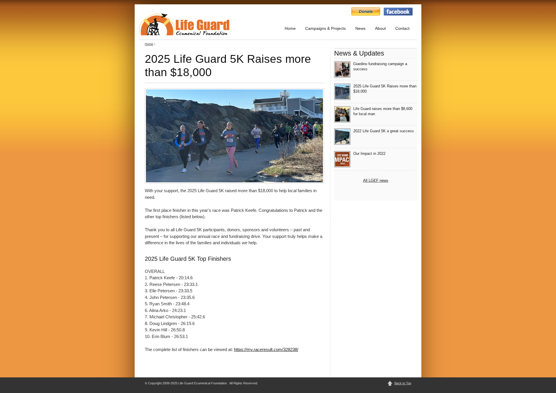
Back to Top (402, 383)
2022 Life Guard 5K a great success (383, 131)
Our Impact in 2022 (369, 153)
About (380, 28)
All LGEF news (375, 180)
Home (290, 28)
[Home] (184, 24)
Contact (402, 28)
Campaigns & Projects (325, 28)
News (360, 28)
